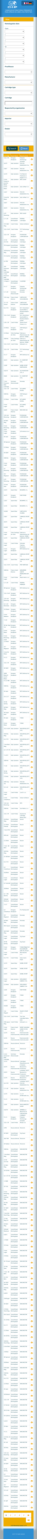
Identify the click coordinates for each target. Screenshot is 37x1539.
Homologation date (12, 24)
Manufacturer (10, 77)
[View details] (32, 159)
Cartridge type (10, 87)
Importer (8, 118)
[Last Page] (28, 1520)
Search (13, 148)
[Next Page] (28, 1515)
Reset (25, 148)
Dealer (7, 129)
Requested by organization (15, 108)
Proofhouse (9, 66)
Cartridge (8, 98)
